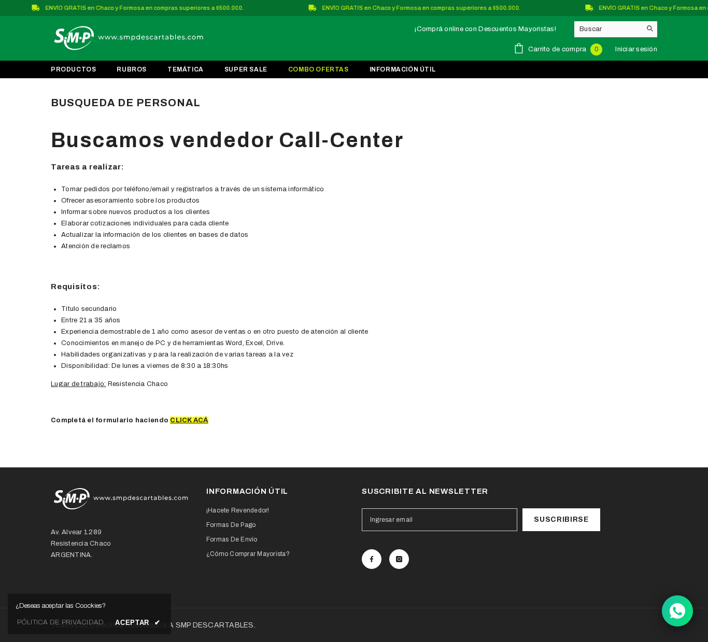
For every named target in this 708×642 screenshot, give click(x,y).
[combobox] (607, 29)
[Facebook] (371, 559)
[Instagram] (399, 559)
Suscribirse (561, 519)
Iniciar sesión (636, 49)
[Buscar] (615, 29)
